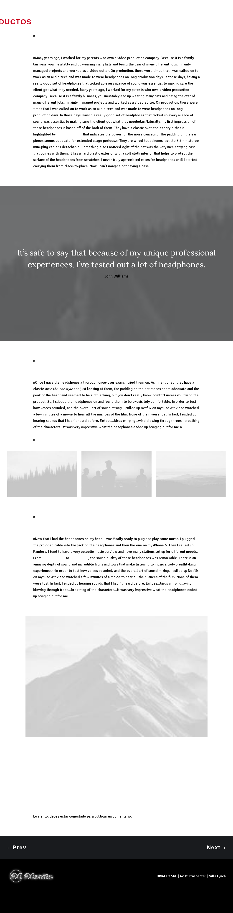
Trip (67, 756)
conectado (77, 816)
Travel (55, 756)
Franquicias (169, 22)
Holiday (40, 756)
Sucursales (64, 22)
